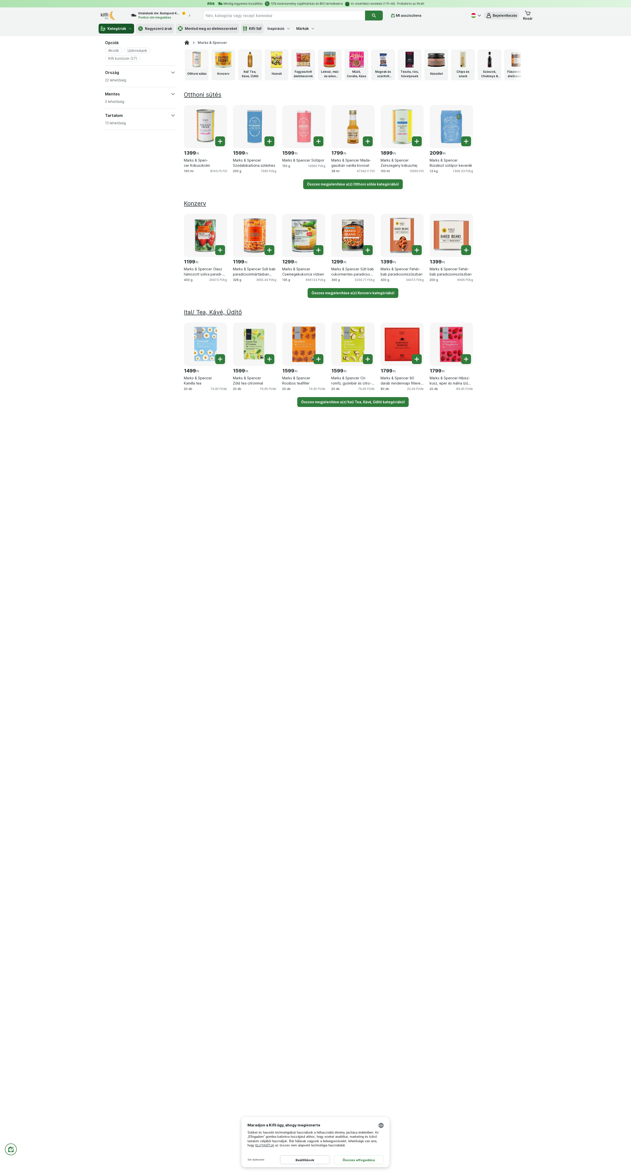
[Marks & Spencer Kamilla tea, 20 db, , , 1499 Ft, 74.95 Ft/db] (205, 344)
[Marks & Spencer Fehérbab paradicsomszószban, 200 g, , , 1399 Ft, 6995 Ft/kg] (451, 235)
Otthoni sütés (202, 94)
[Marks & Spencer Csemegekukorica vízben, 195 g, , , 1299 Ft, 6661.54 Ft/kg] (303, 235)
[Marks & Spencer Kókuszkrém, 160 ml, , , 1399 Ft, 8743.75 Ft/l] (205, 126)
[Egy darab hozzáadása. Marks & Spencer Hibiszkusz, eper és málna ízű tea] (466, 359)
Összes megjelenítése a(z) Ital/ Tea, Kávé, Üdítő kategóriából (353, 402)
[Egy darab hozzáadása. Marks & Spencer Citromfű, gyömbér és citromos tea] (368, 359)
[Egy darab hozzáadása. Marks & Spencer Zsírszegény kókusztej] (417, 141)
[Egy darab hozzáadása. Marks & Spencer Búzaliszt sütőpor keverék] (466, 141)
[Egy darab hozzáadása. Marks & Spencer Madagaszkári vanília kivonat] (368, 141)
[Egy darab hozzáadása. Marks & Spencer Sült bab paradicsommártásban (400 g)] (269, 250)
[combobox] (284, 15)
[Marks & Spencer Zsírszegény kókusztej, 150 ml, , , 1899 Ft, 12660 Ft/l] (402, 126)
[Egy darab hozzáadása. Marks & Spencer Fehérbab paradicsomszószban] (417, 250)
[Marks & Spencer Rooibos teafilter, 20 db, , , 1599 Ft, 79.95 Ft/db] (303, 344)
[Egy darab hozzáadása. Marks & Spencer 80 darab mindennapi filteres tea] (417, 359)
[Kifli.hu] (187, 43)
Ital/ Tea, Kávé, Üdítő (213, 312)
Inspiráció (275, 28)
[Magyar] (475, 15)
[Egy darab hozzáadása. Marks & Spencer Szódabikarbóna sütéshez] (269, 141)
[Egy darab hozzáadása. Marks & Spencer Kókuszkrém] (220, 141)
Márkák (302, 28)
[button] (501, 15)
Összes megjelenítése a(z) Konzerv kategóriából (353, 293)
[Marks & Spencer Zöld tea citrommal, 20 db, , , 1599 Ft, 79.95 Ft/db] (254, 344)
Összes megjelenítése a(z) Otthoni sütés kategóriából (353, 184)
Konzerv (195, 203)
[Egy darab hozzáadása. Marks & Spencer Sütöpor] (318, 141)
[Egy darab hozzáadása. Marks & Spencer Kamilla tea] (220, 359)
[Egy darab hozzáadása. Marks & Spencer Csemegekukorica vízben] (318, 250)
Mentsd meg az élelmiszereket (211, 28)
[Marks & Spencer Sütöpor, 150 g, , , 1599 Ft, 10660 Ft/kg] (303, 126)
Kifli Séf (255, 28)
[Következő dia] (513, 65)
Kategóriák (116, 28)
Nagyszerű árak (158, 28)
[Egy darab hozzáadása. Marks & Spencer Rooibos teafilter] (318, 359)
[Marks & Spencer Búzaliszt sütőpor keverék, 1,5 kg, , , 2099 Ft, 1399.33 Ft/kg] (451, 126)
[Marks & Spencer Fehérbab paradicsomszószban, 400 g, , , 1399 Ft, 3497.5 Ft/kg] (402, 235)
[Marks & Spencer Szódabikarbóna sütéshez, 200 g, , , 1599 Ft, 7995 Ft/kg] (254, 126)
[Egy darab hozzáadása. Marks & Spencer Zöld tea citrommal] (269, 359)
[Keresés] (374, 15)
